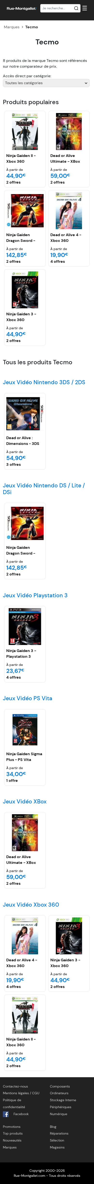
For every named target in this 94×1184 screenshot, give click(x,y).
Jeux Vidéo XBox (25, 801)
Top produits (13, 1133)
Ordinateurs (59, 1093)
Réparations (59, 1133)
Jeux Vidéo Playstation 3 (35, 595)
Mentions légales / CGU (21, 1093)
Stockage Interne (63, 1100)
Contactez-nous (15, 1086)
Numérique (58, 1114)
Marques (12, 27)
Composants (60, 1086)
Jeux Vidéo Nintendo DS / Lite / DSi (44, 489)
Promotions (11, 1126)
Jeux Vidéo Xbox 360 (31, 904)
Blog (53, 1126)
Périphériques (60, 1107)
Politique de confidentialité (14, 1103)
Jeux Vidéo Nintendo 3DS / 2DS (44, 382)
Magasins (57, 1147)
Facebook (21, 1114)
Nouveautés (12, 1140)
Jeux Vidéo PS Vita (27, 698)
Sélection (57, 1140)
